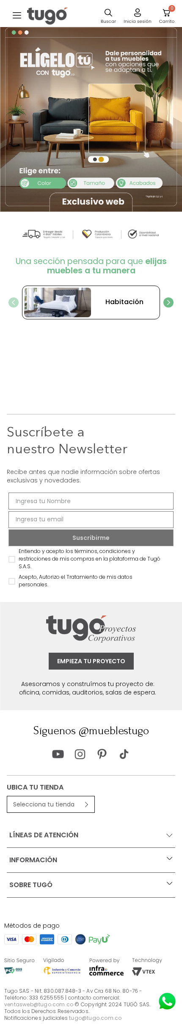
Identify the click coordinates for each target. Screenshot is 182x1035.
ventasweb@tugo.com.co (38, 1004)
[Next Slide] (168, 302)
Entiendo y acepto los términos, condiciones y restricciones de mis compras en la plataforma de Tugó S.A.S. (89, 558)
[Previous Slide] (13, 302)
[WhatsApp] (167, 1001)
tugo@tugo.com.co (95, 1017)
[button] (17, 16)
